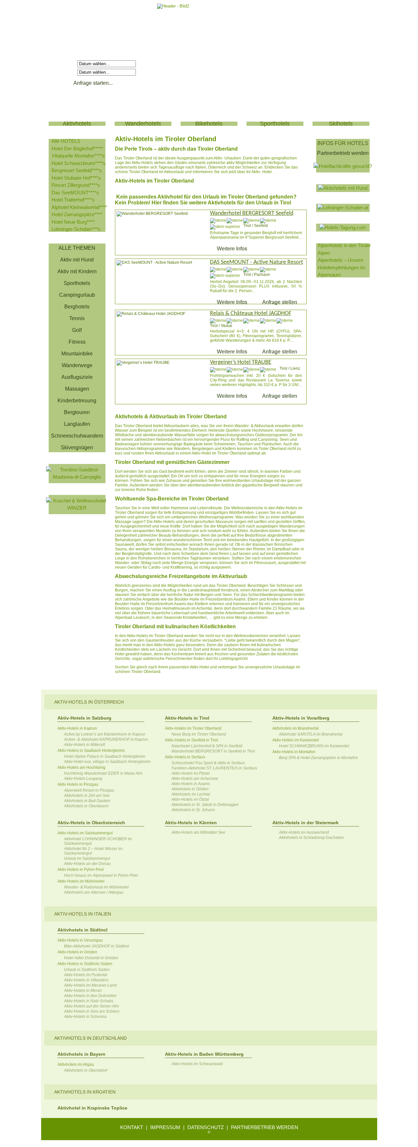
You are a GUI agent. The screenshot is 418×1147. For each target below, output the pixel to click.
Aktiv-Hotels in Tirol (187, 718)
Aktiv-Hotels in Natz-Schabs (88, 1001)
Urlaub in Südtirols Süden (87, 969)
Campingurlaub (77, 295)
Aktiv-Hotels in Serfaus (185, 757)
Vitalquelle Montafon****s (78, 155)
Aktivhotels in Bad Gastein (87, 800)
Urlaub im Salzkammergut (87, 858)
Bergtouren (77, 412)
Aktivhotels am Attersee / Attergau (93, 892)
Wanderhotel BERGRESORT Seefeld (251, 213)
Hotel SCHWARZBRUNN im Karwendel (314, 746)
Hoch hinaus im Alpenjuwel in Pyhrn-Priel (101, 875)
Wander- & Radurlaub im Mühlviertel (96, 887)
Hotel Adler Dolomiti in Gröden (91, 958)
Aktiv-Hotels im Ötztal (190, 799)
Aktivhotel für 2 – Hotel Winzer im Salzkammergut (93, 851)
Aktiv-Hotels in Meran (83, 990)
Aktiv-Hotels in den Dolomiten (90, 995)
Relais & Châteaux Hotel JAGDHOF (250, 313)
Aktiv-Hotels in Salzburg (84, 718)
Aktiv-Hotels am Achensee (194, 778)
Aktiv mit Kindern (77, 271)
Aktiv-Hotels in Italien (82, 913)
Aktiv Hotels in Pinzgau (77, 784)
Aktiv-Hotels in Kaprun (77, 728)
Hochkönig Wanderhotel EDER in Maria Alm (103, 773)
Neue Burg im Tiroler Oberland (198, 734)
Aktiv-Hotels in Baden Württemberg (204, 1054)
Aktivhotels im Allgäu (75, 1064)
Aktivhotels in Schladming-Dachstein (311, 837)
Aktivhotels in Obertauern (86, 806)
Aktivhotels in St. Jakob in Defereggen (205, 804)
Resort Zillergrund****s (76, 185)
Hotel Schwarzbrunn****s (78, 163)
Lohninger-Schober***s (76, 229)
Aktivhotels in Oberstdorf (85, 1070)
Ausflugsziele (77, 377)
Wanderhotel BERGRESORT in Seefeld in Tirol (213, 751)
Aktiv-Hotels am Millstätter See (198, 832)
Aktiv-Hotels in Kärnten (191, 822)
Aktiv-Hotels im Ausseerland (304, 832)
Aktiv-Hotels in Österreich (89, 702)
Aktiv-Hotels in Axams (190, 784)
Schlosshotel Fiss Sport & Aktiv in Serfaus (208, 763)
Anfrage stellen (279, 302)
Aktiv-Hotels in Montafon (293, 752)
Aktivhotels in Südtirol (82, 929)
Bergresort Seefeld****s (77, 170)
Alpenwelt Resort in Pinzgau (89, 790)
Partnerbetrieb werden (343, 153)
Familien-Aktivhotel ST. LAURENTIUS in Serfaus (214, 768)
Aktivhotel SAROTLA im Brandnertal (311, 734)
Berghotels (76, 306)
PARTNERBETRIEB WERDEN (264, 1127)
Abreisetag (64, 71)
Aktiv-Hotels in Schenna (85, 1016)
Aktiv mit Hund (77, 259)
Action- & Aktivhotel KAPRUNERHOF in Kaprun (106, 739)
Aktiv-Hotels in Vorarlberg (301, 718)
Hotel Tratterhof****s (73, 199)
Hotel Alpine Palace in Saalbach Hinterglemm (104, 756)
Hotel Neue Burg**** (73, 222)
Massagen (77, 389)
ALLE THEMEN (76, 248)
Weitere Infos (232, 248)
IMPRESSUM (165, 1127)
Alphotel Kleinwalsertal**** (79, 207)
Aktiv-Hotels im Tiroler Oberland (193, 728)
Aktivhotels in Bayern (81, 1054)
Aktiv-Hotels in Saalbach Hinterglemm (91, 750)
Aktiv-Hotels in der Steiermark (305, 822)
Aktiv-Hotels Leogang (83, 778)
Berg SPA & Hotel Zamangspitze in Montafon (318, 757)
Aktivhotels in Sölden (190, 789)
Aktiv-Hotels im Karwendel (295, 740)
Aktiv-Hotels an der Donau (87, 863)
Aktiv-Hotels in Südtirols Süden (84, 963)
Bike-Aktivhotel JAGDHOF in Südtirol (96, 946)
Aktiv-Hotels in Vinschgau (80, 940)
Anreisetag (64, 63)
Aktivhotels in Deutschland (90, 1038)
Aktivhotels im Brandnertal (295, 728)
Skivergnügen (77, 447)
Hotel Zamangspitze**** (77, 214)
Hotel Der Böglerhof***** (77, 148)
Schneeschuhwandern (77, 436)
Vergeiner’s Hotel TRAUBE (240, 362)
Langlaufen (77, 424)
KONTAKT (131, 1127)
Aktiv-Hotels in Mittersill (84, 744)
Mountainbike (77, 353)
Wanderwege (77, 365)
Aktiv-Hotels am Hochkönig (81, 767)
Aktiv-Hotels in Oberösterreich (91, 822)
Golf (77, 330)
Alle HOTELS (66, 141)
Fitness (77, 342)
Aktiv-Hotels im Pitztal (190, 773)
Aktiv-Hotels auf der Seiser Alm (91, 1006)
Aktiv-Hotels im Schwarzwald (197, 1064)
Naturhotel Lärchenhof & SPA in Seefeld (206, 746)
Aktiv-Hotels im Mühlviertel (80, 881)
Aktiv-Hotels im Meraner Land (90, 985)
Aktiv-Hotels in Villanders (86, 980)
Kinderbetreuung (76, 400)
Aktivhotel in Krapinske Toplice (92, 1107)
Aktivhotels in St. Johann (193, 810)
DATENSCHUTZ (205, 1127)
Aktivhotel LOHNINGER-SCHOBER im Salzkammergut (98, 841)
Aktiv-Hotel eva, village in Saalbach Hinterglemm (107, 761)
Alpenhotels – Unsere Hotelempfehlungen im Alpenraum (341, 267)
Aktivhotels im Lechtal (190, 794)
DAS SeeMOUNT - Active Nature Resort (256, 262)
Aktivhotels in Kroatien (85, 1092)
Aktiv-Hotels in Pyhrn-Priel (80, 869)
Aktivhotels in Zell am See (87, 795)
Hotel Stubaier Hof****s (76, 178)
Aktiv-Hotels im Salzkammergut (85, 833)
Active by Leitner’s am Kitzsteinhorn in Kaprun (104, 734)
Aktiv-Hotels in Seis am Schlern (92, 1011)
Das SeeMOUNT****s (75, 192)
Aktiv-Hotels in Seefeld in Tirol (191, 740)
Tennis (77, 318)
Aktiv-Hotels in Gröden (77, 952)
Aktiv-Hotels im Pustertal (85, 975)
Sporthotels (77, 283)
